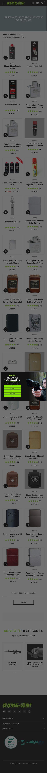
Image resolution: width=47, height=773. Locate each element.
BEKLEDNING (12, 393)
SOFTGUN (12, 385)
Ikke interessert (12, 397)
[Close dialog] (45, 373)
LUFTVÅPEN (12, 388)
